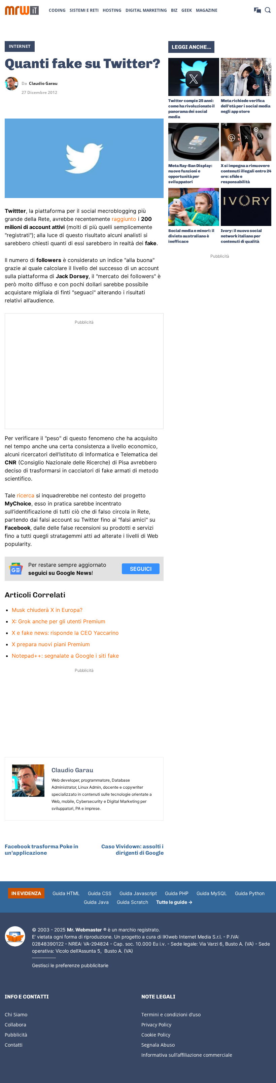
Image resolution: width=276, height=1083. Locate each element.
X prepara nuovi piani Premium (51, 644)
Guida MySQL (212, 893)
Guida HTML (66, 893)
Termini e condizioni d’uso (171, 1014)
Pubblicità (16, 1034)
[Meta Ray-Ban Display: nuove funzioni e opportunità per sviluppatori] (193, 142)
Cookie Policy (155, 1034)
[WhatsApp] (141, 83)
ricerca (25, 495)
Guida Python (250, 893)
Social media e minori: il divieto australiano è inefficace (191, 236)
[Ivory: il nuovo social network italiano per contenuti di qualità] (246, 207)
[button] (267, 9)
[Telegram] (157, 83)
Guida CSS (99, 893)
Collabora (15, 1024)
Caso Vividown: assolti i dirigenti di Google (132, 849)
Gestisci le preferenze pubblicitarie (70, 965)
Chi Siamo (16, 1014)
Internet (20, 46)
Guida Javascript (138, 893)
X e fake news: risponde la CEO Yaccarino (65, 632)
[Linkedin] (126, 83)
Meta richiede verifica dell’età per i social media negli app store (245, 106)
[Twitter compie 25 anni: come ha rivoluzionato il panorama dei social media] (193, 77)
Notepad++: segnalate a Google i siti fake (65, 655)
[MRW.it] (22, 10)
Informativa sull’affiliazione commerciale (186, 1055)
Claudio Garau (43, 83)
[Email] (157, 99)
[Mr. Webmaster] (15, 936)
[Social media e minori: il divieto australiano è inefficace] (193, 207)
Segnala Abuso (158, 1045)
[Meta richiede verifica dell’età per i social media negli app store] (246, 77)
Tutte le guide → (174, 902)
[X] (110, 83)
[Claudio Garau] (13, 83)
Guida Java (96, 902)
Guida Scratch (132, 902)
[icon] (257, 10)
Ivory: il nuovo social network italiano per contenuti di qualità (241, 236)
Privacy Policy (156, 1024)
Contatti (14, 1045)
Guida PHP (176, 893)
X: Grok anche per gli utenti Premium (58, 621)
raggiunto (124, 219)
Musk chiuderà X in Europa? (47, 609)
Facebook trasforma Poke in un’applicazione (41, 849)
